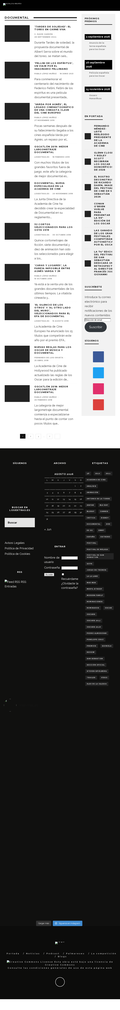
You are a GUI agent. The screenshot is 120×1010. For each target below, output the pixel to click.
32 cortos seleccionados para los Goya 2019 (53, 227)
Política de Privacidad (19, 548)
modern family (95, 595)
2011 (108, 473)
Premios (91, 646)
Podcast (53, 953)
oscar (108, 608)
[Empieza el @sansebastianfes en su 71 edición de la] (31, 904)
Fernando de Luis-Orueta (48, 358)
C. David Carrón (43, 34)
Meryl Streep (94, 589)
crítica (91, 518)
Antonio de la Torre (98, 499)
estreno (105, 537)
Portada (13, 953)
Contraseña (52, 567)
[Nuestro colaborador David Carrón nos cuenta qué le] (31, 870)
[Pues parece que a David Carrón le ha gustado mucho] (31, 801)
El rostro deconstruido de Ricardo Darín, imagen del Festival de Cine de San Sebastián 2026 (105, 186)
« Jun (47, 529)
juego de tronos (96, 570)
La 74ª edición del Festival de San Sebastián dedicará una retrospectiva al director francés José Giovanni (105, 263)
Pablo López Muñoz (45, 74)
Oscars (91, 614)
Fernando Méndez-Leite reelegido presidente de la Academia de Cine (102, 136)
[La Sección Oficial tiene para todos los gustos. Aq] (87, 863)
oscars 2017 (94, 620)
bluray (90, 511)
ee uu (90, 530)
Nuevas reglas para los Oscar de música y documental (52, 350)
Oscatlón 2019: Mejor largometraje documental (51, 149)
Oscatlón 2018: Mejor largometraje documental (51, 389)
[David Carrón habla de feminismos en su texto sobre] (31, 835)
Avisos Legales (15, 542)
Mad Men (91, 582)
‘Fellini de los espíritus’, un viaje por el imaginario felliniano (53, 66)
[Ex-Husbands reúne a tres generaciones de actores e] (31, 762)
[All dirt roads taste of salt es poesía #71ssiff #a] (87, 758)
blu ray (104, 505)
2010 (97, 473)
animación (92, 492)
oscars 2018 (94, 627)
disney (105, 518)
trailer (91, 677)
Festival (91, 543)
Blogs (62, 956)
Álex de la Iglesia (97, 684)
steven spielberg (97, 671)
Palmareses (75, 953)
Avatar (90, 505)
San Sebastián (95, 658)
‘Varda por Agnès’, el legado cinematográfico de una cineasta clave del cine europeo (54, 108)
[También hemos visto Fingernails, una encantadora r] (87, 796)
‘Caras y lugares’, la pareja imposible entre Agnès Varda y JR (52, 268)
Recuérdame (69, 578)
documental (93, 524)
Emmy (101, 530)
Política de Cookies (17, 553)
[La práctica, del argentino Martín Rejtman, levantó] (31, 728)
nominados (93, 608)
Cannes (104, 511)
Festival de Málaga (97, 549)
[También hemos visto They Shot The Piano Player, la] (87, 832)
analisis (91, 486)
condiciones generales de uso (54, 968)
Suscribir (95, 327)
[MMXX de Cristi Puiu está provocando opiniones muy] (87, 728)
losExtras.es (41, 157)
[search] (30, 522)
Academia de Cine (96, 480)
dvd (108, 524)
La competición (104, 953)
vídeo (104, 677)
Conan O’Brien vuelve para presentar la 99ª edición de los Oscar (102, 213)
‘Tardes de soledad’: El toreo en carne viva (52, 28)
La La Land (92, 576)
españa (91, 537)
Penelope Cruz (95, 639)
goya (89, 564)
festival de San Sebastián (95, 556)
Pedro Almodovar (97, 633)
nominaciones (95, 601)
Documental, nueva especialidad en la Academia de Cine (49, 186)
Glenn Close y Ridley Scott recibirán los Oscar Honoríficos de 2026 (103, 161)
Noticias (33, 953)
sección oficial (96, 665)
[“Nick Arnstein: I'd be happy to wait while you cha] (87, 904)
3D (88, 473)
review (91, 652)
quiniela (107, 646)
